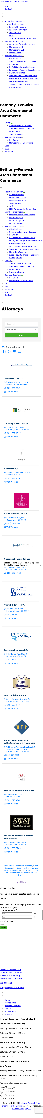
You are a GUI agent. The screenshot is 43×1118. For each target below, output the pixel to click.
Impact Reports (16, 131)
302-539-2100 (6, 983)
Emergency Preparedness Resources (26, 70)
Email (7, 921)
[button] (3, 347)
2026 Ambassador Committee (22, 38)
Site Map (8, 1014)
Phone (3, 898)
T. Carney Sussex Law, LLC (16, 423)
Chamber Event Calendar (20, 125)
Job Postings (26, 870)
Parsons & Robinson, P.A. (16, 650)
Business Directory (13, 137)
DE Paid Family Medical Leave (22, 67)
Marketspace (15, 870)
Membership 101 (16, 47)
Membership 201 (16, 50)
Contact (8, 9)
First (34, 913)
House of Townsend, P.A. (15, 513)
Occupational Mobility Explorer (23, 75)
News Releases (26, 866)
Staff (11, 35)
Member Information (14, 41)
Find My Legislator (17, 73)
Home (7, 1000)
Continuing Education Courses (22, 61)
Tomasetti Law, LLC (13, 378)
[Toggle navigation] (1, 187)
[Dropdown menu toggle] (23, 56)
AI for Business (15, 58)
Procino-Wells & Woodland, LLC (19, 790)
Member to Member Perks (21, 143)
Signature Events (16, 134)
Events (8, 123)
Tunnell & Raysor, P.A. (14, 605)
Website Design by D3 (21, 1108)
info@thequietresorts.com (12, 987)
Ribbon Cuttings (16, 52)
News (7, 148)
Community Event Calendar (21, 128)
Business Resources (13, 55)
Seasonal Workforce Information (24, 78)
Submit (3, 927)
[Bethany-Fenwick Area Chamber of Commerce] (17, 99)
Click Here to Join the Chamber (14, 1)
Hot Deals (13, 140)
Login (7, 6)
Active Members (16, 24)
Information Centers (18, 30)
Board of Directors (17, 27)
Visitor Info (9, 151)
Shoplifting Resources (18, 81)
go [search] (22, 335)
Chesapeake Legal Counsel (17, 559)
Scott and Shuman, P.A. (15, 695)
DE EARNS (13, 64)
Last (34, 917)
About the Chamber (14, 21)
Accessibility (10, 1011)
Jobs (7, 145)
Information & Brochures (19, 873)
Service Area (15, 32)
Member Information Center (22, 44)
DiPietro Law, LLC (12, 468)
